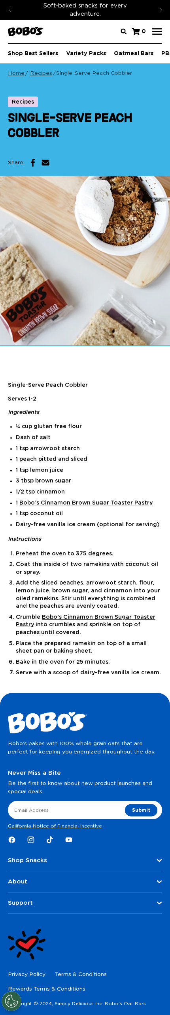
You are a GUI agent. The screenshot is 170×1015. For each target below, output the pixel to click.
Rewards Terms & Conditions (46, 989)
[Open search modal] (124, 31)
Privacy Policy (26, 974)
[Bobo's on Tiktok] (50, 840)
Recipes (41, 73)
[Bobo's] (25, 31)
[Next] (160, 10)
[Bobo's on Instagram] (31, 840)
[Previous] (10, 10)
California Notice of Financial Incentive (55, 826)
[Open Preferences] (11, 1001)
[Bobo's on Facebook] (12, 840)
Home (16, 73)
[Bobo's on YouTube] (69, 840)
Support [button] (20, 903)
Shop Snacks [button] (27, 860)
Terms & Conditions (81, 974)
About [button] (17, 882)
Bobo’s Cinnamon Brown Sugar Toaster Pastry (86, 503)
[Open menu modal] (157, 31)
